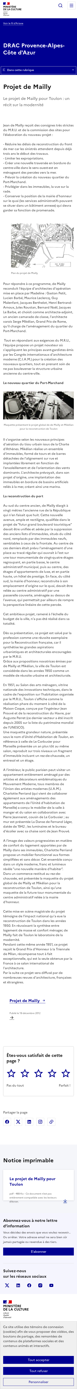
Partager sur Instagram (40, 1122)
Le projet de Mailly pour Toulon (32, 1181)
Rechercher (60, 5)
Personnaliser (38, 1382)
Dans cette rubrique (20, 70)
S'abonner (38, 1251)
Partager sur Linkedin (29, 1122)
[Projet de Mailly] (11, 1017)
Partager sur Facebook (7, 1122)
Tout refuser (38, 1371)
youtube (51, 1285)
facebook (29, 1285)
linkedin (18, 1285)
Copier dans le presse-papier (51, 1122)
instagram (40, 1285)
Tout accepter (38, 1360)
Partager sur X (18, 1122)
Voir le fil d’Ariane (13, 23)
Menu (71, 5)
